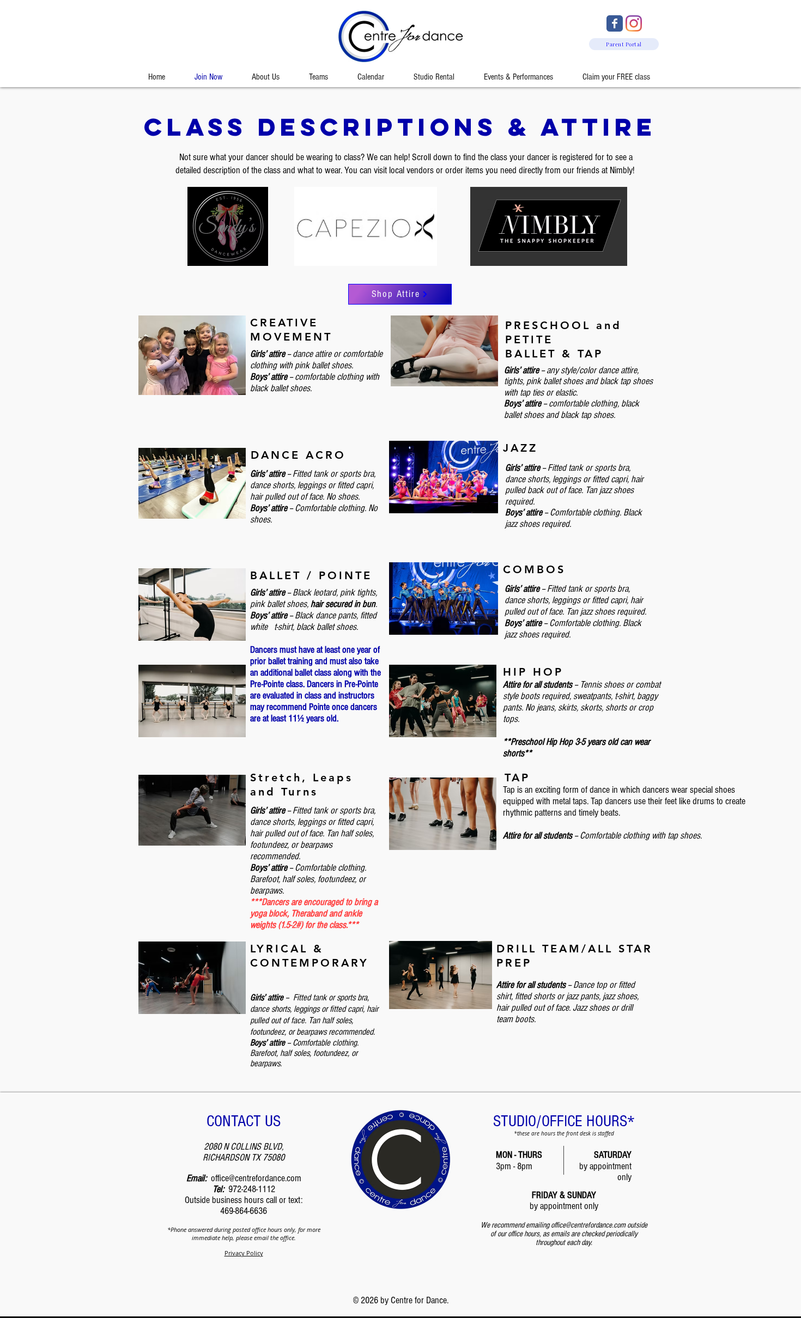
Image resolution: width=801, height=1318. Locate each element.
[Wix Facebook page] (614, 23)
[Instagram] (634, 23)
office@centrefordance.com (256, 1178)
